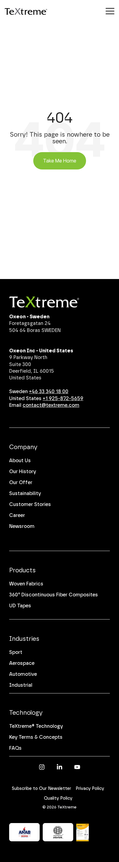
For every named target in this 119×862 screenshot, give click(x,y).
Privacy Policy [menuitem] (90, 788)
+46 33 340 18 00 (48, 391)
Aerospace (21, 663)
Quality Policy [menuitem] (58, 798)
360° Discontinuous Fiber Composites (53, 595)
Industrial (20, 685)
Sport (15, 652)
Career (17, 515)
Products (22, 570)
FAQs (15, 748)
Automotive (23, 674)
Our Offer (20, 482)
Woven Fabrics (26, 584)
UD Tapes (20, 606)
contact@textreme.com (51, 405)
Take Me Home (59, 161)
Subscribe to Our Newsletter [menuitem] (41, 788)
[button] (110, 10)
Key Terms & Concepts (36, 737)
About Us (20, 460)
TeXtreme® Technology (36, 726)
